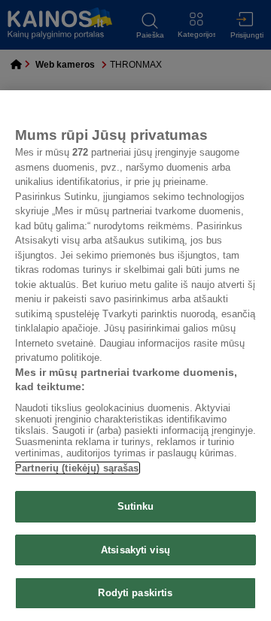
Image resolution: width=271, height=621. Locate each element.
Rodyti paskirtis (135, 592)
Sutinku (135, 506)
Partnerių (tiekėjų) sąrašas (77, 468)
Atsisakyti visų (135, 550)
